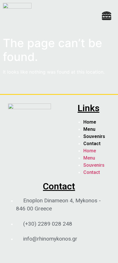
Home (89, 122)
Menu (89, 129)
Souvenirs (94, 136)
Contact (92, 143)
